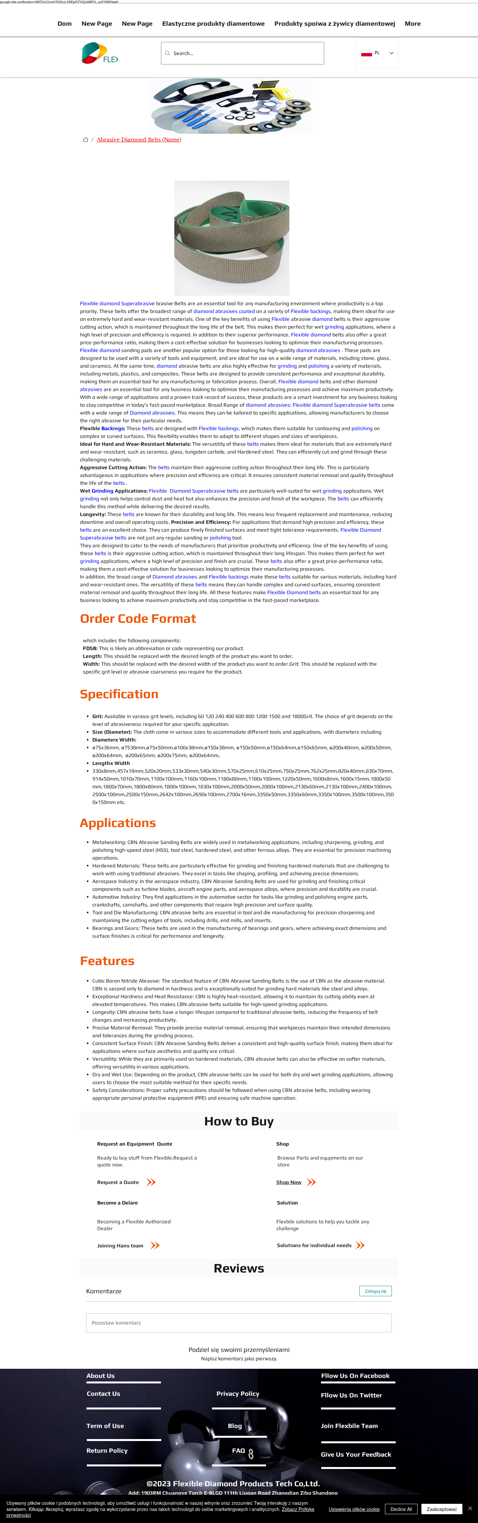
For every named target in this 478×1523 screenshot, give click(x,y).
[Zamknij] (470, 1509)
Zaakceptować (442, 1509)
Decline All (401, 1509)
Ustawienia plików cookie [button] (354, 1509)
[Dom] (85, 139)
